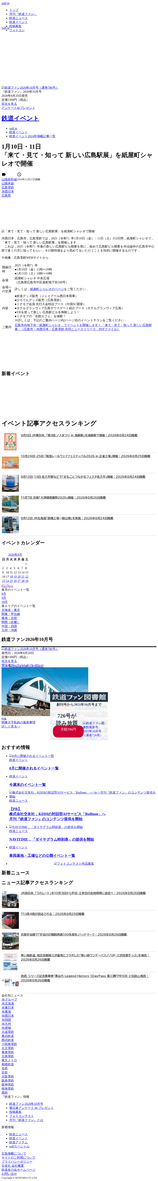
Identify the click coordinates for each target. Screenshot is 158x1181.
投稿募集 (15, 26)
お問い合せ (9, 1173)
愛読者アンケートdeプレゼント (23, 665)
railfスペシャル (19, 1146)
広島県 (6, 195)
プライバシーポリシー (17, 1161)
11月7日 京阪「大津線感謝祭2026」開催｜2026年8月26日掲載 (63, 497)
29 (26, 581)
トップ (13, 10)
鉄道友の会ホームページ (18, 1169)
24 (7, 581)
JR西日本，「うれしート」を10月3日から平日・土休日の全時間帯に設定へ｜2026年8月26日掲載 (83, 893)
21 (22, 576)
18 (11, 576)
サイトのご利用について (18, 1157)
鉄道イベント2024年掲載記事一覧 (32, 136)
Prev (4, 586)
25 (11, 581)
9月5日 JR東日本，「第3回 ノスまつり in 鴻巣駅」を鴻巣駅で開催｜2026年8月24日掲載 (79, 435)
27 (19, 581)
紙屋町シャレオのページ (47, 289)
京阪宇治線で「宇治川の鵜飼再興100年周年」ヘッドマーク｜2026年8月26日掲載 (74, 934)
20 (19, 576)
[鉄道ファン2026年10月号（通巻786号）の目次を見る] (30, 87)
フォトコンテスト (21, 1116)
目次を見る (9, 661)
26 (15, 581)
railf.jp (5, 3)
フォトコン (17, 30)
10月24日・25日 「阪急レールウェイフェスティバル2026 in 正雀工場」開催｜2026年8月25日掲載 (85, 456)
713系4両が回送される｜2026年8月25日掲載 (52, 913)
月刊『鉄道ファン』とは (26, 1120)
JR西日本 (8, 191)
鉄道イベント (18, 22)
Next (10, 586)
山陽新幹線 (9, 179)
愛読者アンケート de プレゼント (31, 1107)
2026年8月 (15, 554)
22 (26, 576)
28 (22, 581)
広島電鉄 (8, 187)
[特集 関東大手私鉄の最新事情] (45, 715)
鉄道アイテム (18, 1142)
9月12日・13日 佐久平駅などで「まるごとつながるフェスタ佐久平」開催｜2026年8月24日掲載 (83, 476)
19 (15, 576)
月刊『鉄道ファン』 (23, 14)
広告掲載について (14, 1153)
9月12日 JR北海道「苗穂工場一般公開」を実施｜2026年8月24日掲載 (67, 518)
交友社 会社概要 (13, 1165)
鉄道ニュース (18, 18)
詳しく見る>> (11, 726)
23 (3, 581)
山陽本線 (8, 183)
